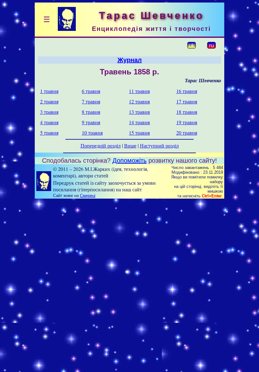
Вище (130, 145)
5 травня (49, 132)
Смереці (87, 195)
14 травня (139, 122)
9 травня (91, 122)
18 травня (186, 111)
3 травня (49, 111)
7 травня (91, 101)
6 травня (91, 91)
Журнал (129, 59)
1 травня (49, 91)
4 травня (49, 122)
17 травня (186, 101)
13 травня (139, 111)
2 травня (49, 101)
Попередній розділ (101, 145)
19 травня (186, 122)
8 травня (91, 111)
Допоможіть (129, 160)
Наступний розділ (159, 145)
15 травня (139, 132)
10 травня (92, 132)
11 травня (139, 91)
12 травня (139, 101)
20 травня (186, 132)
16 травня (186, 91)
